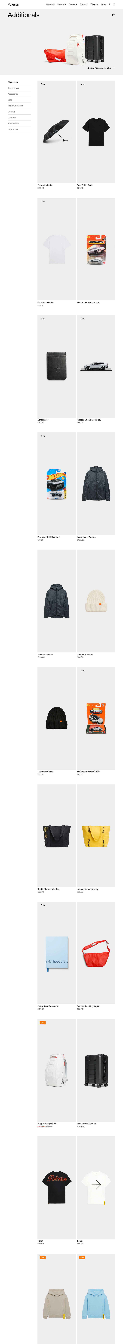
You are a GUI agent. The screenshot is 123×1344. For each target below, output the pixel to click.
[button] (113, 15)
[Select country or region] (110, 4)
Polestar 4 (73, 4)
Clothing (11, 53)
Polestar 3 (61, 4)
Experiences (13, 71)
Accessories (13, 35)
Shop (109, 68)
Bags (10, 41)
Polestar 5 (84, 4)
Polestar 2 (50, 4)
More (103, 4)
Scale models (13, 65)
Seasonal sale (13, 29)
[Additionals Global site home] (14, 4)
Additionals (24, 15)
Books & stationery (15, 47)
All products (13, 23)
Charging (95, 4)
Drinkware (12, 59)
